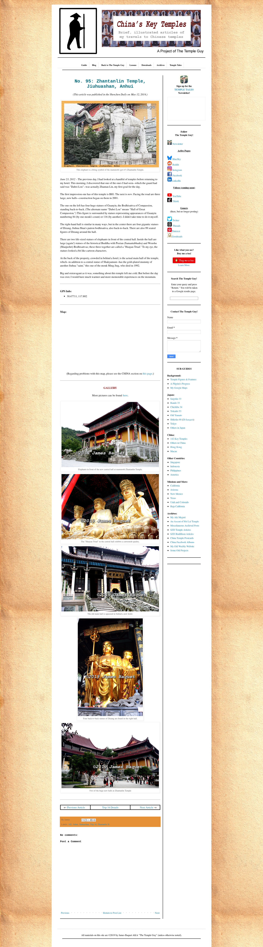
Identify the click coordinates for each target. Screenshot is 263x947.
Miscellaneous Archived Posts (184, 525)
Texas (173, 498)
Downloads (146, 65)
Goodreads (177, 236)
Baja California (177, 506)
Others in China (178, 442)
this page (147, 373)
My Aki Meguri (178, 517)
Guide (84, 65)
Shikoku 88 (175, 419)
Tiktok (175, 201)
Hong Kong (176, 446)
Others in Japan (177, 427)
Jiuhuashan (84, 824)
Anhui (75, 824)
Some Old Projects (179, 550)
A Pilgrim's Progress (180, 383)
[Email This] (82, 820)
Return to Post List (112, 912)
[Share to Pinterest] (94, 820)
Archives (161, 65)
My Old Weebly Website (182, 546)
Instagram (177, 169)
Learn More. (184, 265)
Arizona (174, 489)
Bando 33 (175, 402)
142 (70, 824)
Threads (176, 225)
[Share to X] (88, 820)
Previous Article (76, 807)
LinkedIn (176, 180)
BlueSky (176, 159)
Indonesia (175, 466)
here (125, 395)
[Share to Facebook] (91, 820)
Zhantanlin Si (103, 824)
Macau (173, 451)
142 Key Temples (178, 438)
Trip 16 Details (110, 807)
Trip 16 (93, 824)
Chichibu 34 (176, 407)
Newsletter (177, 143)
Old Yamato (176, 415)
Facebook (177, 175)
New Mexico (176, 493)
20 (188, 419)
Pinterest (176, 231)
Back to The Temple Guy (112, 65)
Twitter (175, 220)
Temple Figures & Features (183, 379)
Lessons (133, 65)
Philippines (175, 470)
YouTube (176, 196)
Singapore (175, 462)
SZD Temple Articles (180, 529)
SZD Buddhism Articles (182, 533)
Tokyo (173, 423)
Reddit (175, 164)
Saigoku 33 (175, 398)
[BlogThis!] (85, 820)
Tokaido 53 (175, 411)
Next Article (146, 807)
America (174, 474)
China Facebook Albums (182, 542)
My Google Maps (178, 387)
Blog (94, 65)
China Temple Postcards (182, 538)
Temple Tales (176, 65)
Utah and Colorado (179, 502)
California (175, 485)
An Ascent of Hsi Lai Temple (184, 521)
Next (157, 912)
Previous (65, 912)
